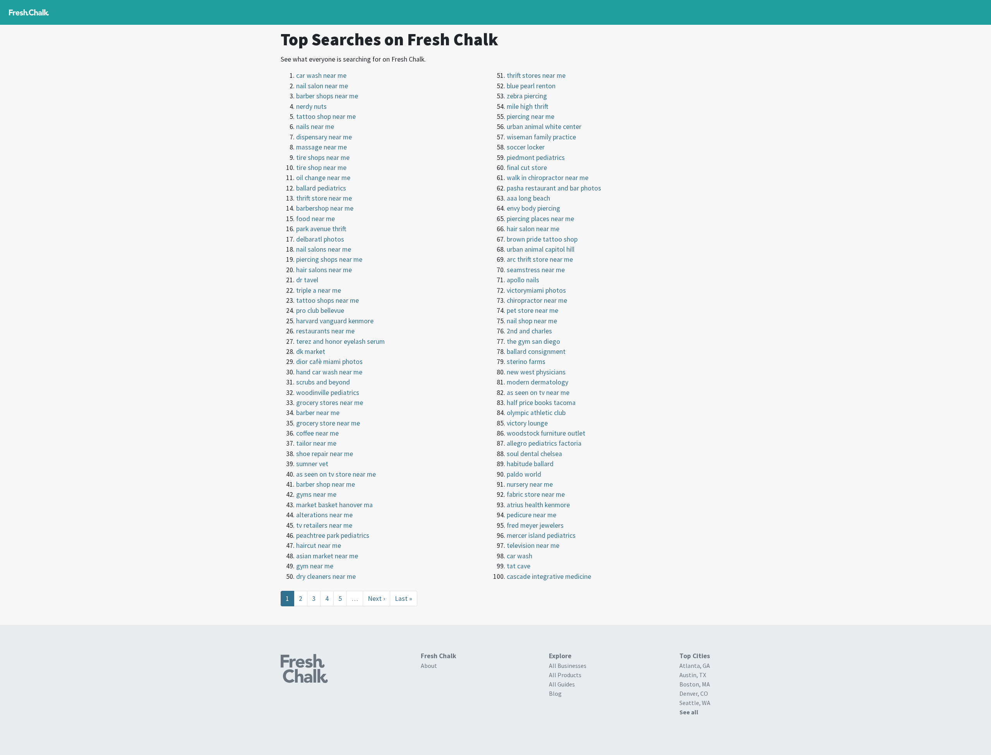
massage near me (321, 147)
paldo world (524, 474)
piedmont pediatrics (536, 157)
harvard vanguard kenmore (335, 321)
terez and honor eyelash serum (340, 341)
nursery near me (530, 484)
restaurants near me (325, 331)
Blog (555, 693)
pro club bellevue (320, 310)
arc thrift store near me (540, 259)
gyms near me (316, 494)
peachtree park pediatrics (332, 535)
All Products (565, 675)
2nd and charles (529, 331)
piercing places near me (540, 218)
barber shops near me (327, 96)
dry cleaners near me (326, 576)
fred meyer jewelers (535, 525)
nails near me (315, 126)
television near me (533, 545)
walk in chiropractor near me (547, 177)
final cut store (527, 167)
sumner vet (312, 464)
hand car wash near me (329, 372)
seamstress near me (536, 270)
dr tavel (307, 280)
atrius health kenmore (538, 505)
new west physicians (536, 372)
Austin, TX (692, 675)
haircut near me (318, 545)
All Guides (562, 684)
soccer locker (526, 147)
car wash (519, 556)
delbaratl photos (320, 239)
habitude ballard (530, 464)
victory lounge (527, 423)
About (429, 665)
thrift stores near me (536, 75)
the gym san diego (533, 341)
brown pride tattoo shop (542, 239)
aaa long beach (528, 198)
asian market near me (327, 556)
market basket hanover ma (334, 505)
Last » (403, 598)
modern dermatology (537, 382)
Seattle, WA (694, 703)
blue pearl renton (531, 86)
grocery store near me (328, 423)
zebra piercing (527, 96)
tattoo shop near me (326, 116)
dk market (310, 351)
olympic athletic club (536, 412)
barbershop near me (324, 208)
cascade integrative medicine (549, 576)
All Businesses (567, 665)
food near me (315, 218)
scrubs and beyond (323, 382)
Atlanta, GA (694, 665)
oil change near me (323, 177)
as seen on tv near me (538, 392)
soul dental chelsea (534, 454)
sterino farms (526, 361)
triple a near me (318, 290)
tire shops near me (323, 157)
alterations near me (324, 515)
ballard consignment (536, 351)
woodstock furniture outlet (546, 433)
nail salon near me (322, 86)
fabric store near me (536, 494)
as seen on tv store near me (336, 474)
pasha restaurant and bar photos (554, 188)
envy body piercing (533, 208)
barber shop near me (325, 484)
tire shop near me (321, 167)
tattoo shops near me (327, 300)
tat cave (518, 566)
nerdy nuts (311, 106)
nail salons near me (323, 249)
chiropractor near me (537, 300)
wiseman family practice (541, 137)
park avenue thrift (321, 229)
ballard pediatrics (321, 188)
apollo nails (523, 280)
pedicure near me (531, 515)
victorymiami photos (536, 290)
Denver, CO (693, 693)
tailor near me (316, 443)
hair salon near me (533, 229)
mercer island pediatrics (541, 535)
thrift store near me (324, 198)
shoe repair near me (324, 454)
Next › (376, 598)
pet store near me (532, 310)
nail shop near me (532, 321)
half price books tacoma (541, 402)
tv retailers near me (324, 525)
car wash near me (321, 75)
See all (688, 712)
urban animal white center (544, 126)
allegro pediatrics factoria (544, 443)
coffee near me (317, 433)
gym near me (314, 566)
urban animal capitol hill (540, 249)
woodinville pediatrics (327, 392)
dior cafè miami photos (329, 361)
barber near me (317, 412)
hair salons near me (324, 270)
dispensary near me (324, 137)
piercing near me (530, 116)
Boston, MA (694, 684)
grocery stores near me (329, 402)
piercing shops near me (329, 259)
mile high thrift (527, 106)
